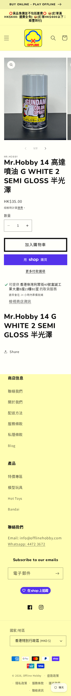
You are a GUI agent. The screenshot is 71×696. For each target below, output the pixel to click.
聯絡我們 (15, 391)
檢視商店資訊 (20, 301)
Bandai (13, 509)
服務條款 (15, 423)
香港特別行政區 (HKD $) (33, 641)
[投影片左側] (25, 148)
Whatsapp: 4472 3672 (26, 544)
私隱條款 (15, 434)
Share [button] (14, 351)
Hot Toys (15, 498)
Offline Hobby (32, 675)
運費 (20, 207)
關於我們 (15, 402)
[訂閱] (57, 574)
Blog (11, 445)
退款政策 (53, 676)
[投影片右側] (45, 148)
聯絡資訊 (38, 690)
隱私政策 (21, 683)
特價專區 (15, 476)
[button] (6, 38)
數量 (7, 216)
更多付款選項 (35, 271)
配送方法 (15, 413)
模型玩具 (15, 487)
